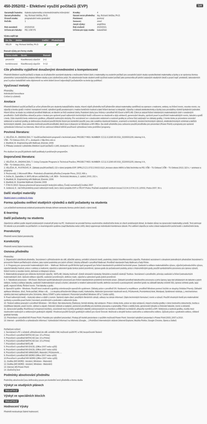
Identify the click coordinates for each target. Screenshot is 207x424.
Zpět (200, 5)
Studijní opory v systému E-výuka (18, 198)
